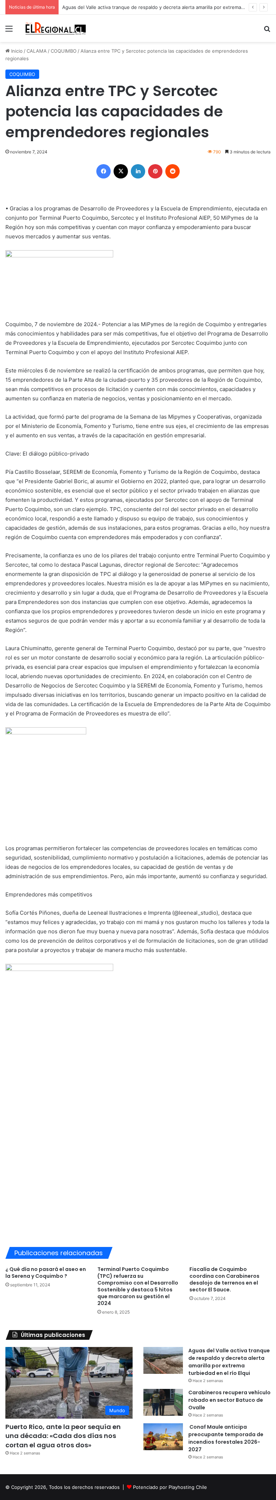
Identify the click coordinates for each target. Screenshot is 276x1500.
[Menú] (9, 31)
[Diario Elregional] (56, 28)
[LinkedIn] (138, 171)
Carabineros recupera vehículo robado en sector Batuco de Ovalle (229, 1400)
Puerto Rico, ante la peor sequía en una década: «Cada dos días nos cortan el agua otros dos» (63, 1435)
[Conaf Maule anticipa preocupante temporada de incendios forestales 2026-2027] (163, 1436)
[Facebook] (103, 171)
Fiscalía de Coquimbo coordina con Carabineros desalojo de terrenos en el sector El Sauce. (224, 1279)
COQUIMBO (64, 51)
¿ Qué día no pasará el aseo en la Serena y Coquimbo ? (45, 1273)
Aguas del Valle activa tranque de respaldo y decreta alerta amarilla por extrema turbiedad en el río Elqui (229, 1362)
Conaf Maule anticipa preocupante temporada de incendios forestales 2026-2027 (225, 1438)
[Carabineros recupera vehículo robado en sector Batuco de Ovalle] (163, 1402)
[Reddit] (172, 171)
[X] (121, 171)
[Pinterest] (155, 171)
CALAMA (37, 51)
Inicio (16, 51)
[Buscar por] (267, 31)
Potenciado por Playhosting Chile (170, 1487)
